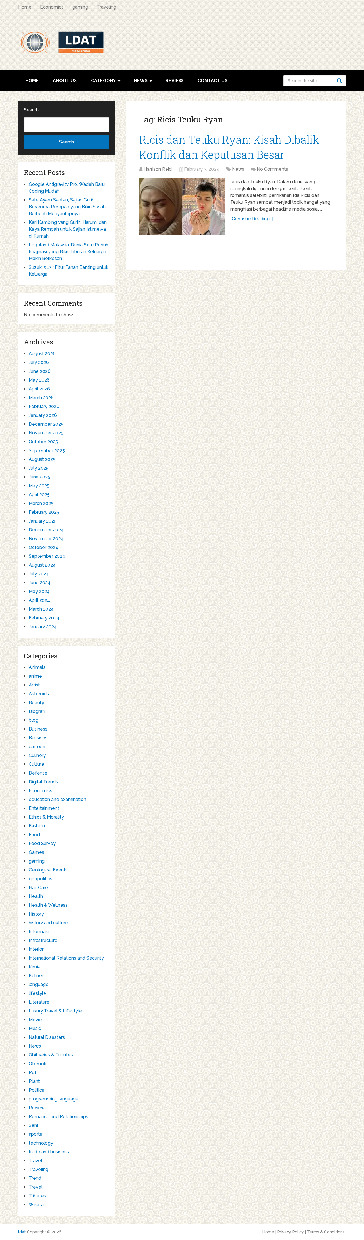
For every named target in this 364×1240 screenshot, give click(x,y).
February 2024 (44, 618)
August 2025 (42, 459)
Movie (35, 1019)
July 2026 (39, 362)
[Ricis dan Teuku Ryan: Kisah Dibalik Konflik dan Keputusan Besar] (182, 206)
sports (35, 1134)
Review (174, 80)
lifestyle (37, 993)
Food (34, 834)
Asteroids (39, 693)
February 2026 (44, 406)
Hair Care (38, 887)
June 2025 (39, 477)
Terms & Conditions (326, 1232)
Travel (35, 1160)
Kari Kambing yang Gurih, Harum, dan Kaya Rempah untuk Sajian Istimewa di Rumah (68, 229)
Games (36, 852)
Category (103, 80)
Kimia (34, 966)
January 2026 (43, 415)
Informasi (39, 931)
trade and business (49, 1151)
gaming (80, 7)
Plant (34, 1081)
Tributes (37, 1196)
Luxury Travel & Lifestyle (55, 1011)
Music (35, 1028)
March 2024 (41, 609)
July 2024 (39, 574)
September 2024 (47, 556)
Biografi (37, 711)
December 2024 (46, 529)
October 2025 (43, 441)
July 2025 (39, 468)
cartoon (37, 746)
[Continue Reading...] (251, 218)
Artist (34, 685)
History (36, 914)
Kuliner (36, 975)
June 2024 (40, 582)
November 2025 (46, 433)
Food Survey (42, 843)
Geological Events (48, 870)
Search (340, 80)
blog (33, 720)
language (39, 984)
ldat (22, 1232)
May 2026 (39, 380)
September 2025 (47, 450)
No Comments (272, 169)
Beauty (36, 702)
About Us (65, 80)
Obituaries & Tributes (51, 1055)
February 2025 (44, 512)
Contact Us (213, 80)
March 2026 (41, 397)
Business (38, 729)
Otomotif (38, 1063)
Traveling (106, 7)
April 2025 (39, 494)
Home (25, 7)
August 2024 (42, 565)
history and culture (48, 922)
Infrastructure (43, 940)
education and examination (57, 799)
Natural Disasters (47, 1037)
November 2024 (46, 538)
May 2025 (39, 485)
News (141, 80)
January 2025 (43, 521)
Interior (36, 949)
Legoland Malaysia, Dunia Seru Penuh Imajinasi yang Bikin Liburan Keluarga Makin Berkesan (68, 251)
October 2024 (43, 547)
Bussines (38, 737)
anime (35, 676)
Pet (32, 1072)
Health (36, 896)
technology (41, 1143)
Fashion (37, 826)
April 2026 (39, 389)
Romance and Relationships (58, 1116)
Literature (39, 1002)
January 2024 (43, 626)
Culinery (37, 755)
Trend (35, 1178)
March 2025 (41, 503)
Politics (36, 1090)
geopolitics (40, 878)
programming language (53, 1099)
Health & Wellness (48, 905)
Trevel (35, 1187)
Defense (38, 773)
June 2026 (40, 371)
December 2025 (46, 424)
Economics (52, 7)
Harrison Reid (158, 169)
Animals (37, 667)
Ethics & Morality (46, 817)
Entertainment (44, 808)
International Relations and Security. (66, 958)
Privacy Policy (290, 1232)
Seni (33, 1125)
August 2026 (42, 353)
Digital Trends (43, 782)
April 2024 (39, 600)
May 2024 (39, 591)
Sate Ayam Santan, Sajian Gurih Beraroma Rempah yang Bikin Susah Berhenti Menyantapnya (67, 206)
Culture (36, 764)
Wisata (36, 1204)
